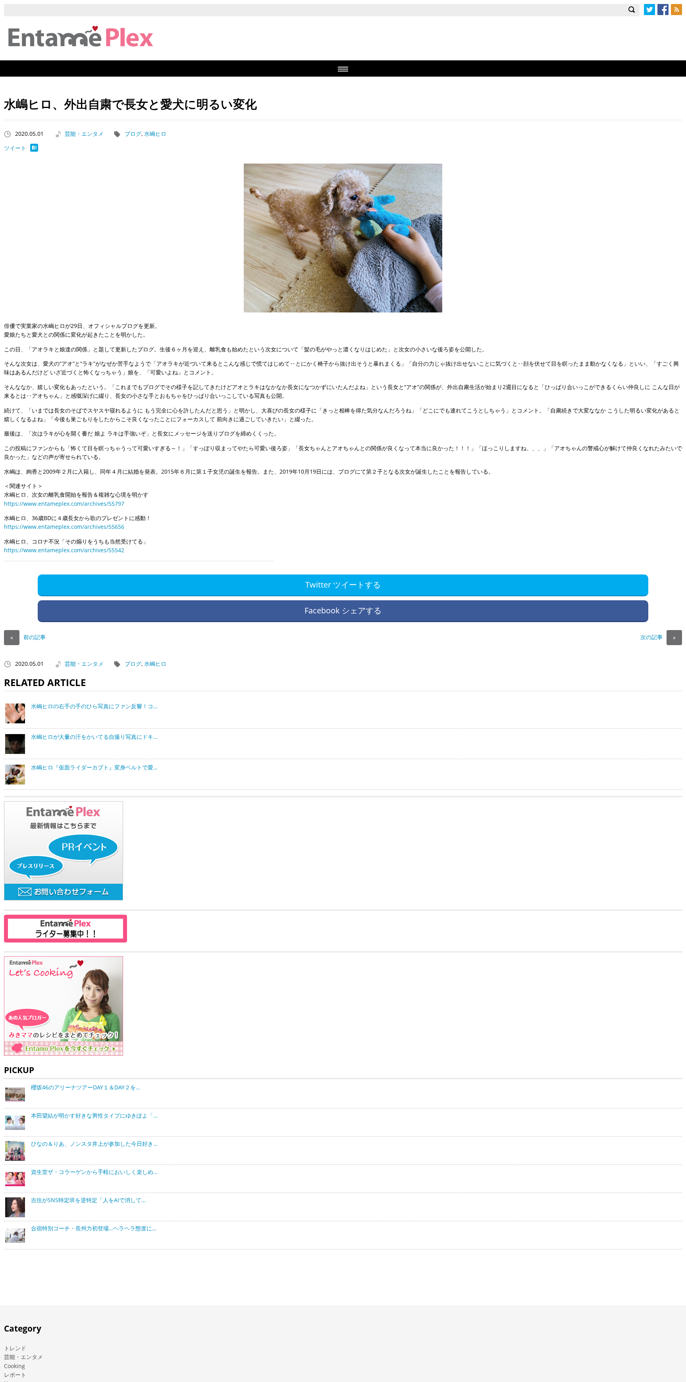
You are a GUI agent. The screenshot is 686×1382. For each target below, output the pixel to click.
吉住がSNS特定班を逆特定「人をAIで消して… (88, 1200)
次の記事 (658, 637)
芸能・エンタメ (84, 133)
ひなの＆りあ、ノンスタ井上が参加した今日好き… (94, 1143)
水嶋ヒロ (155, 133)
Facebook (663, 9)
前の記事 (28, 637)
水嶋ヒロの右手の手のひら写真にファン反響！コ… (94, 706)
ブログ (133, 133)
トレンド (15, 1348)
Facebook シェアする (343, 610)
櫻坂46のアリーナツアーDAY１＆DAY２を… (85, 1087)
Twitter (649, 9)
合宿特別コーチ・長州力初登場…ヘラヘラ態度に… (93, 1228)
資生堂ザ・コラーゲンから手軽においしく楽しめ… (94, 1172)
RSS (676, 9)
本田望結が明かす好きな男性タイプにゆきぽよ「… (94, 1115)
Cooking (14, 1366)
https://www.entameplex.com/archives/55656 (64, 526)
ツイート (15, 148)
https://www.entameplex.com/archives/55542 (64, 550)
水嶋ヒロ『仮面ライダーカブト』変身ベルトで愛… (94, 767)
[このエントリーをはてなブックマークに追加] (34, 149)
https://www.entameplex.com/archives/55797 (64, 503)
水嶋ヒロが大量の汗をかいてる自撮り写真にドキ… (94, 736)
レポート (15, 1374)
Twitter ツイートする (343, 584)
